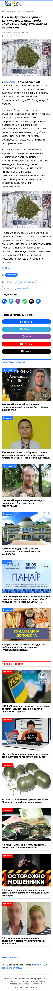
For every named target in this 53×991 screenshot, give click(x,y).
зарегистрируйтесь (11, 967)
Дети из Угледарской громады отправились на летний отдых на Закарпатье (21, 551)
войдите (38, 964)
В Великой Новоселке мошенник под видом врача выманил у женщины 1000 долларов (25, 893)
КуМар (5, 268)
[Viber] (17, 301)
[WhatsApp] (24, 301)
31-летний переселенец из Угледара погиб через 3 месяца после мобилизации (23, 503)
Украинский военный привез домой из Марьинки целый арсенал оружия (25, 800)
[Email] (38, 301)
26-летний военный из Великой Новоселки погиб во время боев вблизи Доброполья (25, 407)
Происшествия (9, 370)
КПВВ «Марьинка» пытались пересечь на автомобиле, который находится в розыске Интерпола (26, 709)
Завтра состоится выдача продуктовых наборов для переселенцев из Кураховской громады (24, 647)
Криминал (11, 275)
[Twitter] (31, 301)
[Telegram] (11, 301)
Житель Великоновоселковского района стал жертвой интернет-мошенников (25, 755)
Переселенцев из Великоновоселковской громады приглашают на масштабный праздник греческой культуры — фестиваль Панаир (26, 599)
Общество (7, 418)
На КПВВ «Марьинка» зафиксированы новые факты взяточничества (24, 846)
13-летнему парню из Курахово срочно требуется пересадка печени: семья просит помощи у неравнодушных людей (26, 455)
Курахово (9, 81)
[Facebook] (4, 301)
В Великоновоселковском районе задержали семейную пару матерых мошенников (23, 941)
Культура (7, 562)
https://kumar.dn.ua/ (34, 983)
